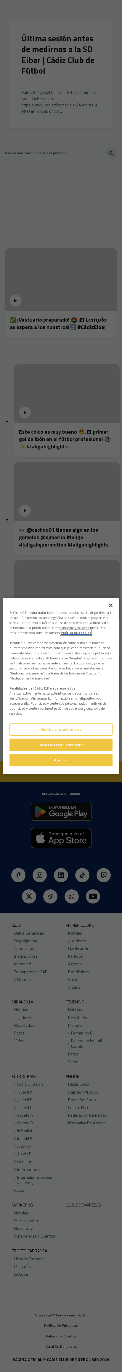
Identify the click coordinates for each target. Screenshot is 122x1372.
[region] (61, 686)
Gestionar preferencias (61, 729)
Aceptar (61, 760)
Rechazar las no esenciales (61, 744)
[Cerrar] (110, 605)
